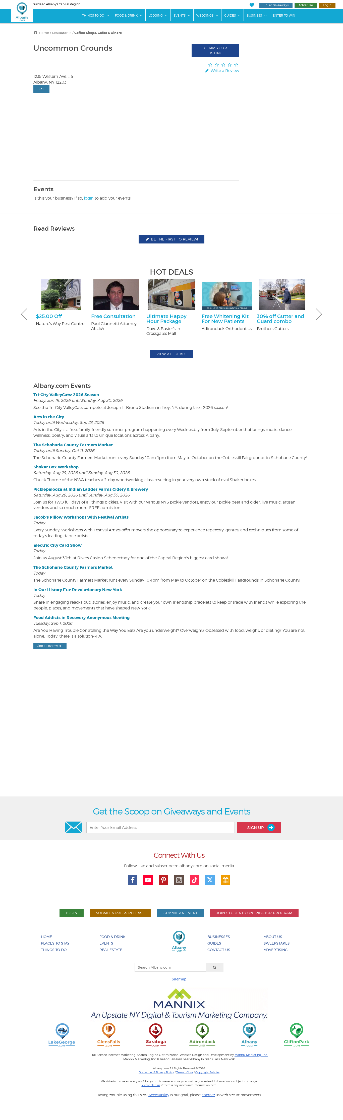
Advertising (276, 950)
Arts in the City (48, 416)
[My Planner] (225, 880)
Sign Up (256, 827)
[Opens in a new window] (62, 1034)
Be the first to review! (174, 239)
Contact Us (218, 950)
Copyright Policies (207, 1072)
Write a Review (224, 70)
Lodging (155, 15)
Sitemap (179, 979)
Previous (24, 314)
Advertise (306, 5)
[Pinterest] (163, 880)
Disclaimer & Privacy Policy (156, 1072)
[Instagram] (179, 880)
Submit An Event (180, 913)
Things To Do (93, 15)
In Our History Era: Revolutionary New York (77, 589)
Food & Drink (126, 15)
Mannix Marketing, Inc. (251, 1055)
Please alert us (151, 1085)
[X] (210, 880)
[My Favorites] (252, 5)
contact (208, 1095)
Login (327, 5)
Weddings (204, 15)
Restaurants (61, 33)
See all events (47, 646)
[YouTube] (148, 880)
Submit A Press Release (120, 913)
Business (254, 15)
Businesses (218, 937)
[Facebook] (132, 880)
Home (44, 33)
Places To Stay (55, 943)
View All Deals (171, 354)
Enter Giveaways (276, 5)
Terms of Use (184, 1072)
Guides (230, 15)
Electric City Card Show (57, 545)
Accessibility (158, 1095)
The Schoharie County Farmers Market (73, 445)
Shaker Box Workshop (56, 467)
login (89, 198)
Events (180, 15)
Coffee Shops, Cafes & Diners (98, 33)
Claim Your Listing (215, 50)
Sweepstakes (277, 943)
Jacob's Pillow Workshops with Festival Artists (81, 517)
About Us (273, 937)
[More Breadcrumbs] (35, 33)
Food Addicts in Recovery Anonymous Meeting (81, 617)
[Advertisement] (171, 735)
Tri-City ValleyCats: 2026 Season (66, 394)
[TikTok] (194, 880)
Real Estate (110, 950)
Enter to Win (284, 15)
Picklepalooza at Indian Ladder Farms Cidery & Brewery (90, 489)
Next (319, 314)
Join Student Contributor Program (254, 913)
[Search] (214, 967)
